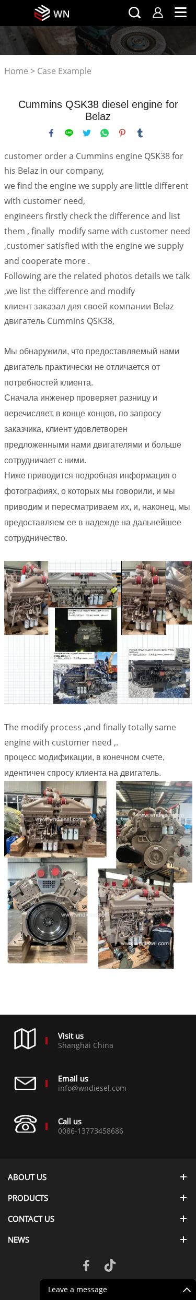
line (69, 133)
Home (16, 71)
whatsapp (104, 133)
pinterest (122, 133)
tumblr (140, 133)
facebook (51, 133)
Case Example (64, 71)
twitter (87, 133)
